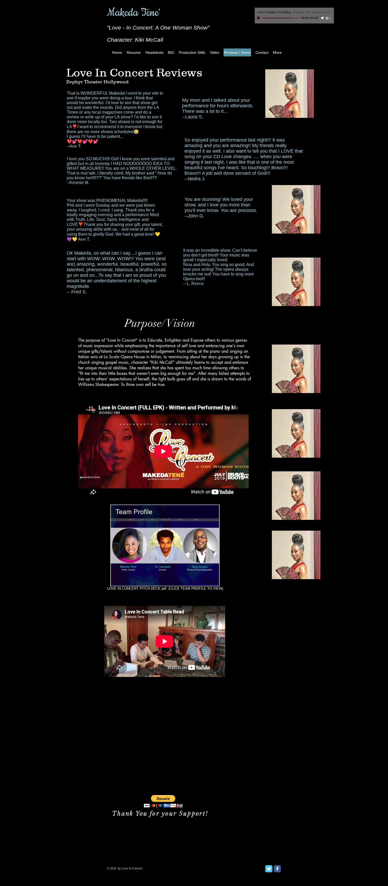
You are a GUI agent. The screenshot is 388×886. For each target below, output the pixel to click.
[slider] (328, 18)
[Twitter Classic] (268, 868)
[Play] (259, 18)
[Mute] (322, 18)
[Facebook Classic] (277, 868)
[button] (163, 801)
